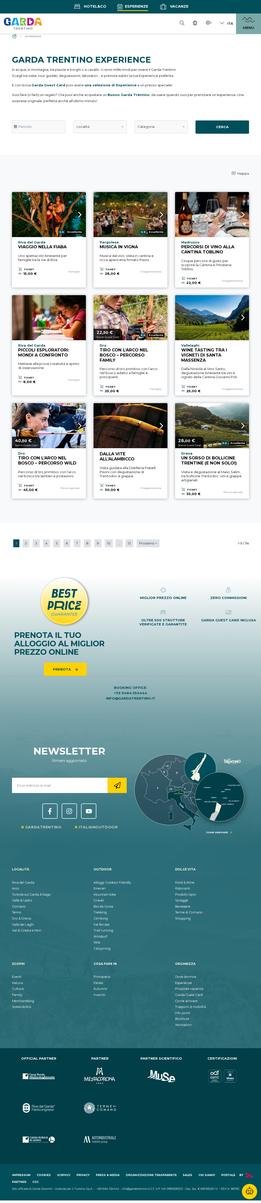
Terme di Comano (189, 912)
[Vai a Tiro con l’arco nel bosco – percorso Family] (130, 317)
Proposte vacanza (189, 989)
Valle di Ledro (22, 900)
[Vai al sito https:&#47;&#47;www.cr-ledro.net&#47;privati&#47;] (39, 1140)
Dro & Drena (21, 918)
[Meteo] (208, 23)
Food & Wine (184, 882)
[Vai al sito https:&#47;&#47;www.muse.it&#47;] (161, 1076)
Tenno (16, 912)
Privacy (82, 1175)
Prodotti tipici (185, 894)
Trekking (100, 912)
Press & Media (108, 1175)
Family (17, 995)
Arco (15, 888)
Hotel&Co (94, 6)
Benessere (182, 906)
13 (129, 543)
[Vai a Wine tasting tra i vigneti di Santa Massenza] (212, 317)
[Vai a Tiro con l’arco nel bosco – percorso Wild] (49, 425)
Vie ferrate (102, 924)
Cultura (18, 989)
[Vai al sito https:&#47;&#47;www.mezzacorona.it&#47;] (100, 1076)
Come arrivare (186, 1001)
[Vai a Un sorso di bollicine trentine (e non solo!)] (212, 425)
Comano (19, 906)
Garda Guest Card (189, 995)
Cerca (222, 127)
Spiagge (181, 900)
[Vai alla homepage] (23, 23)
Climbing (101, 918)
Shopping (183, 918)
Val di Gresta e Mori (26, 930)
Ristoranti (182, 888)
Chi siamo (207, 1175)
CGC (35, 1182)
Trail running (103, 930)
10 (108, 543)
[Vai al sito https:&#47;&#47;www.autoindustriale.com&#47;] (100, 1140)
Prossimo (148, 543)
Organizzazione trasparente (151, 1175)
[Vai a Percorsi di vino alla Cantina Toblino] (212, 214)
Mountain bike (105, 894)
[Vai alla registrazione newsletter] (117, 785)
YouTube (88, 811)
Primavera (102, 977)
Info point (182, 1013)
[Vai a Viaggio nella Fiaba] (49, 214)
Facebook (50, 811)
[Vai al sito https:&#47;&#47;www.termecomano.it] (100, 1108)
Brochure (182, 1019)
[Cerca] (182, 24)
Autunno (100, 989)
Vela (97, 942)
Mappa (243, 173)
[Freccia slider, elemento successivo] (73, 214)
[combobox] (100, 126)
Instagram (69, 811)
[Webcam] (195, 24)
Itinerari (100, 888)
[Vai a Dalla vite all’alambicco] (130, 425)
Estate (98, 983)
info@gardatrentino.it (130, 698)
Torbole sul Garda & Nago (31, 894)
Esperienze (136, 6)
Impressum (21, 1175)
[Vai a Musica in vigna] (130, 214)
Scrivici (63, 1175)
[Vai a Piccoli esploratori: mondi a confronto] (49, 317)
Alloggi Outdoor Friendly (112, 882)
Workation (183, 1025)
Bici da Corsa (103, 906)
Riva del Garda (23, 882)
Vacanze (178, 6)
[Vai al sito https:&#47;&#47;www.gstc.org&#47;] (222, 1076)
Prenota (62, 669)
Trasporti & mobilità (190, 1007)
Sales (187, 1175)
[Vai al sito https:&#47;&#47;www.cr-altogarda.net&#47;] (39, 1076)
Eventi (17, 977)
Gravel (99, 900)
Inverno (99, 995)
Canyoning (102, 948)
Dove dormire (185, 977)
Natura (17, 983)
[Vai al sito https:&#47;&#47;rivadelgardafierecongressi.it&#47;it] (39, 1108)
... (119, 543)
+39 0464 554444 (130, 693)
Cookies (44, 1175)
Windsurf (100, 936)
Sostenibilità (21, 1007)
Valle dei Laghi (23, 924)
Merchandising (23, 1001)
